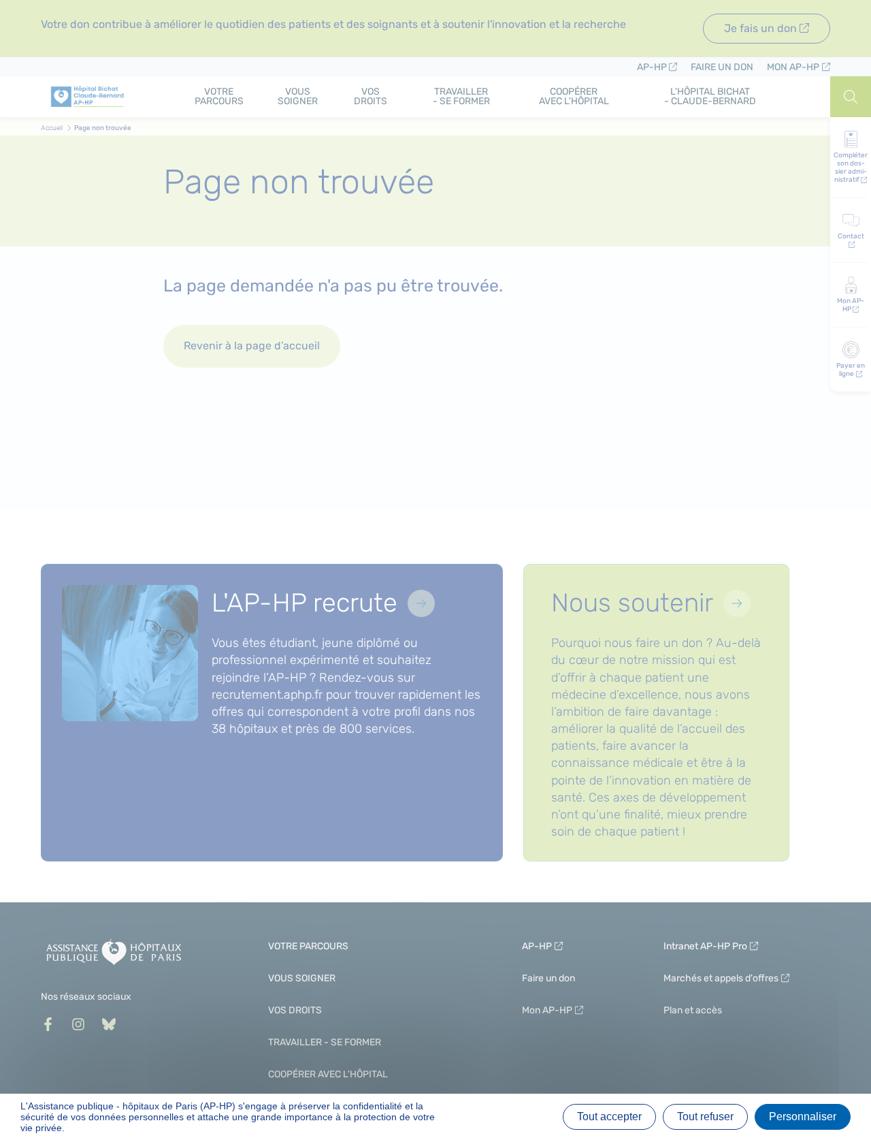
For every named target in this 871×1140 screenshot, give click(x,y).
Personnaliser (802, 1116)
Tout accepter (609, 1116)
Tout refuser (705, 1116)
